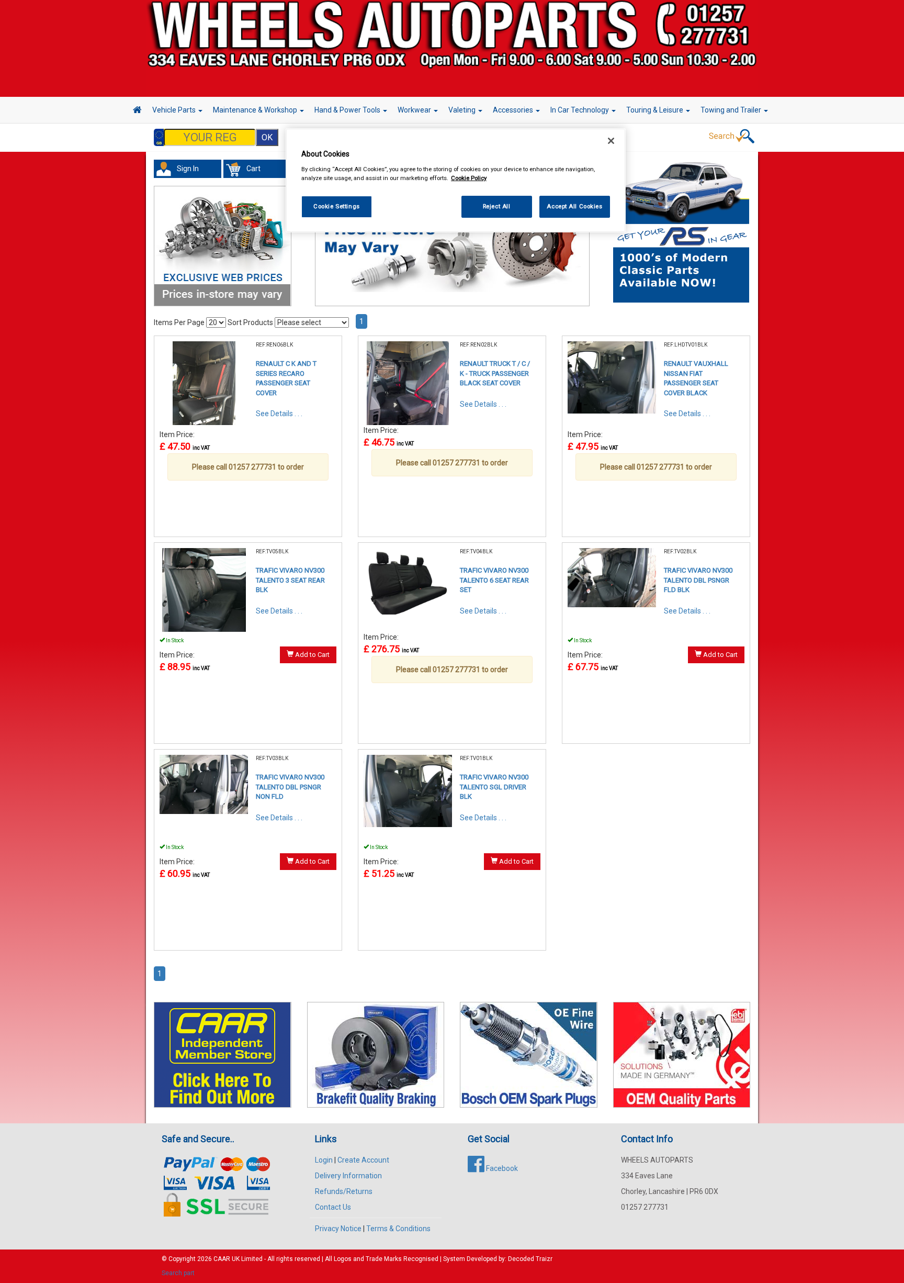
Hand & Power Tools (348, 110)
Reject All (497, 206)
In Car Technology (580, 110)
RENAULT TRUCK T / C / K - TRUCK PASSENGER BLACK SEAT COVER (495, 373)
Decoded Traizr (530, 1259)
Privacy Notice (338, 1228)
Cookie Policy (469, 178)
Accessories (514, 110)
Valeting (462, 110)
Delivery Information (348, 1176)
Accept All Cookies (574, 206)
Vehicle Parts (174, 110)
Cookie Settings (336, 206)
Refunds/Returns (343, 1191)
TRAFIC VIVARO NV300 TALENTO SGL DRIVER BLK (494, 786)
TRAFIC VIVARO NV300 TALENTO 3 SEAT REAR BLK (290, 580)
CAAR (221, 1259)
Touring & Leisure (655, 110)
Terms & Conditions (398, 1228)
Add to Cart (311, 655)
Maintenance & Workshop (256, 110)
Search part (178, 1273)
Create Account (363, 1160)
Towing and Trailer (731, 110)
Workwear (415, 110)
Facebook (501, 1168)
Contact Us (333, 1207)
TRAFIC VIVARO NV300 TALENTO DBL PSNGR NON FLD (290, 786)
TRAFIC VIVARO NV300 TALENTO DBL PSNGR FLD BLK (698, 580)
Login (324, 1160)
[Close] (611, 140)
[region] (456, 180)
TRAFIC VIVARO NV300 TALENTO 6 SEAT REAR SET (494, 580)
